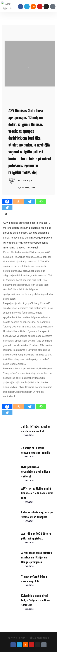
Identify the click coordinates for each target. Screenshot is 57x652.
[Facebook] (20, 6)
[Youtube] (40, 6)
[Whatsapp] (41, 201)
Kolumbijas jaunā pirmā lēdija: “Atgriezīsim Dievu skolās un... (35, 600)
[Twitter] (7, 207)
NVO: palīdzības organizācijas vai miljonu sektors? (35, 471)
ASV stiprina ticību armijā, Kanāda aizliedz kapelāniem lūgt (37, 493)
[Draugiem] (18, 201)
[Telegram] (27, 6)
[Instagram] (46, 6)
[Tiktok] (52, 6)
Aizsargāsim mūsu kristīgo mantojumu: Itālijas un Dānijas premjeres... (36, 557)
